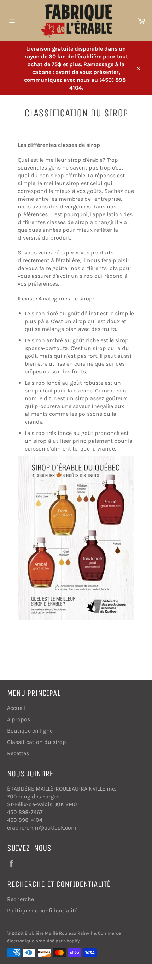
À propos (18, 719)
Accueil (16, 708)
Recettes (18, 753)
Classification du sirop (36, 742)
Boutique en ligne (30, 730)
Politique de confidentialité (42, 910)
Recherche (20, 899)
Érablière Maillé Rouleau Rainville (60, 933)
